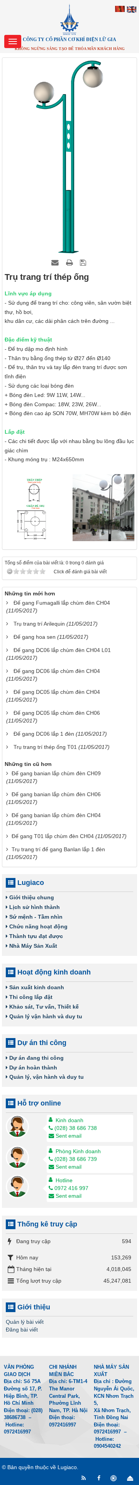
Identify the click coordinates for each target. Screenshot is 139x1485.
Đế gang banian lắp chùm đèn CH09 (56, 773)
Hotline (64, 1180)
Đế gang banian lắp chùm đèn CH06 (56, 794)
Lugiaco (67, 1467)
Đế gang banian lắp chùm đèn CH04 (56, 815)
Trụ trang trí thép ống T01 (45, 747)
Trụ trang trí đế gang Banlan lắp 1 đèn (58, 849)
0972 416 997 (71, 1188)
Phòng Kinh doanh (78, 1151)
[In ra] (70, 262)
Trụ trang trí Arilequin (39, 624)
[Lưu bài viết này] (84, 262)
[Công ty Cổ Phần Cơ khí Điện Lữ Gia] (69, 19)
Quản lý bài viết (25, 1322)
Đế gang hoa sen (35, 637)
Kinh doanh (69, 1120)
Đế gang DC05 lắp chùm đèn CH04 (57, 692)
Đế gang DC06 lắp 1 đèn (44, 734)
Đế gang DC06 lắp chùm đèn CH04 (57, 671)
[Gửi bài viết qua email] (56, 262)
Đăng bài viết (22, 1329)
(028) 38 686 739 (75, 1159)
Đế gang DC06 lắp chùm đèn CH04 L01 (62, 650)
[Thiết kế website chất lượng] (114, 1478)
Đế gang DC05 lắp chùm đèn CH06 (57, 713)
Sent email (68, 1136)
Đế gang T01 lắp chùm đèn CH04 (53, 836)
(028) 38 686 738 (75, 1128)
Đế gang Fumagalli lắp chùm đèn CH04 (62, 603)
